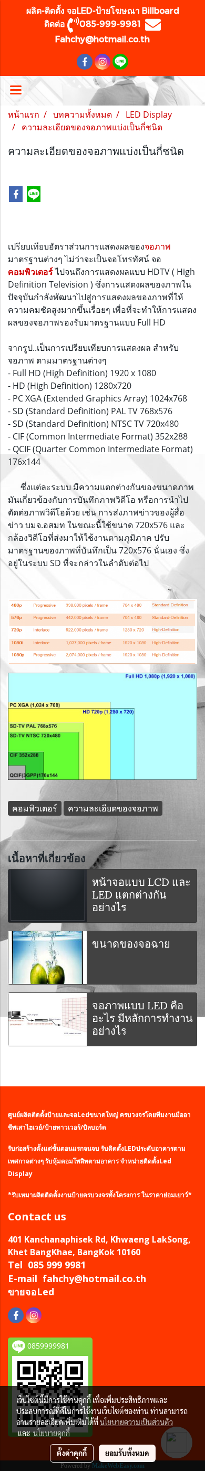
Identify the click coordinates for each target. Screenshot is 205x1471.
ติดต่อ (55, 23)
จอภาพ (158, 246)
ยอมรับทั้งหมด (127, 1453)
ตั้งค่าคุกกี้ (72, 1453)
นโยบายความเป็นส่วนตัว (136, 1422)
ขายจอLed (31, 1291)
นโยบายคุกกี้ (51, 1433)
